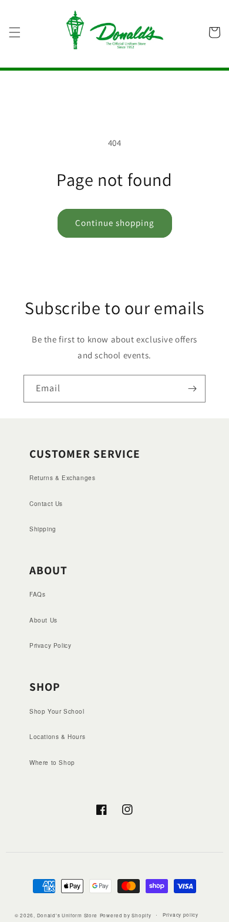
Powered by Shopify (125, 914)
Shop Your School (57, 711)
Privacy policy (180, 914)
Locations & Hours (57, 737)
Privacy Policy (50, 645)
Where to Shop (52, 762)
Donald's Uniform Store (67, 914)
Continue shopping (114, 222)
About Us (43, 620)
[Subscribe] (192, 388)
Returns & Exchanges (62, 478)
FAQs (37, 594)
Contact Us (46, 504)
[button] (15, 32)
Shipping (42, 529)
